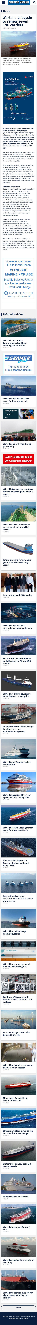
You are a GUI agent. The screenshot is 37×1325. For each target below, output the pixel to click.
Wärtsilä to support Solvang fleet (16, 1228)
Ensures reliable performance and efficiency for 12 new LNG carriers (17, 661)
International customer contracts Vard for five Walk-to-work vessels (18, 899)
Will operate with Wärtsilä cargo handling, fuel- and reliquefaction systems (18, 729)
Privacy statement (22, 1319)
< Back (18, 1307)
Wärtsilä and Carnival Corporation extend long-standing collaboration (15, 343)
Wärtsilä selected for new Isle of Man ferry (18, 1261)
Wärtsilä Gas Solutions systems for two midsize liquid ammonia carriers (18, 492)
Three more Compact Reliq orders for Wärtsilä (15, 1099)
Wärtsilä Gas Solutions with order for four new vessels (16, 400)
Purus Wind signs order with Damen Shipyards (16, 1034)
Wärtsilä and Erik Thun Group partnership (17, 445)
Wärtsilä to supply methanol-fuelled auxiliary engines (17, 965)
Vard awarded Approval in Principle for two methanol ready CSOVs (16, 863)
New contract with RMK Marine (17, 595)
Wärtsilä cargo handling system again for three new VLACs (18, 829)
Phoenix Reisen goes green (16, 1196)
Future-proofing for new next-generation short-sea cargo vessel (17, 562)
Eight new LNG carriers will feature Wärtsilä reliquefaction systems (17, 1000)
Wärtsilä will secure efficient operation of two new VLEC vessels (16, 527)
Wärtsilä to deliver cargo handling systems (14, 933)
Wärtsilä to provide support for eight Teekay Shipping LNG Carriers (18, 1295)
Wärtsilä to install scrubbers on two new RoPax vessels (18, 1066)
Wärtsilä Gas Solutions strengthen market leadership (17, 627)
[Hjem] (19, 2)
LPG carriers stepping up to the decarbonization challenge (18, 1132)
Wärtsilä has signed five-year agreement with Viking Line (17, 796)
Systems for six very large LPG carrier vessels (17, 1165)
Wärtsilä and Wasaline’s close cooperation (17, 763)
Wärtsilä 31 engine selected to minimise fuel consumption (17, 695)
